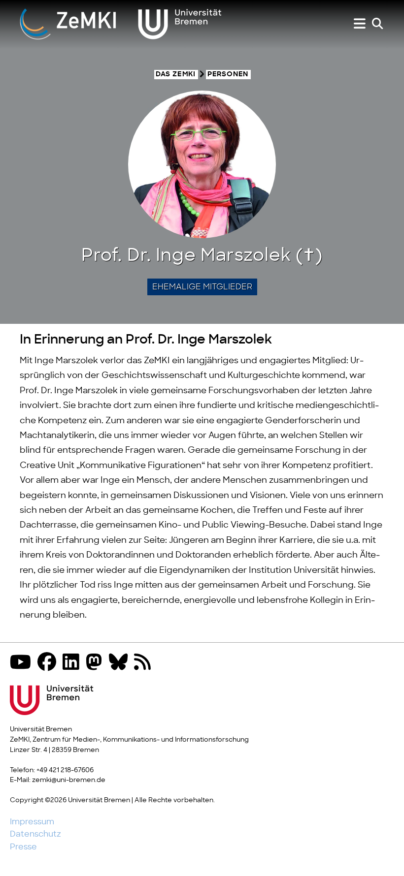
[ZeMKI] (121, 23)
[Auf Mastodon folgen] (96, 663)
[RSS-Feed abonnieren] (145, 663)
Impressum (32, 822)
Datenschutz (35, 834)
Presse (23, 847)
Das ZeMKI (176, 74)
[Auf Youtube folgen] (23, 663)
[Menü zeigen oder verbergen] (360, 24)
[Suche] (377, 24)
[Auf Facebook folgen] (49, 663)
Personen (227, 74)
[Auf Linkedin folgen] (73, 663)
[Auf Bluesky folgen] (121, 663)
